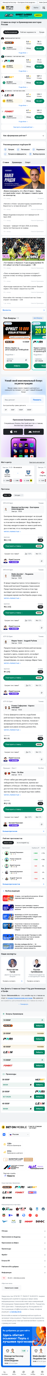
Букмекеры (17, 162)
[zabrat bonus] (39, 1025)
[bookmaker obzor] (29, 48)
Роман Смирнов (15, 859)
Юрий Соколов (15, 865)
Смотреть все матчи (36, 462)
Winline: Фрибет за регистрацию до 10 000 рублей (16, 349)
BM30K (5, 1085)
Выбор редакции (11, 32)
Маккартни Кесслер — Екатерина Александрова (19, 2)
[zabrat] (39, 1085)
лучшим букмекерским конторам (19, 998)
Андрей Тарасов (16, 878)
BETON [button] (9, 361)
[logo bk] (7, 1025)
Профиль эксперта (9, 981)
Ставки (6, 162)
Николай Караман (16, 871)
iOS (15, 432)
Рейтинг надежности (28, 32)
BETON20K (7, 1097)
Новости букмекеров (37, 209)
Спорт (27, 162)
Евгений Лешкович (16, 852)
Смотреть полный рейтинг (23, 127)
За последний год (23, 843)
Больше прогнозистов (11, 884)
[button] (41, 561)
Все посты (7, 310)
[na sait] (39, 48)
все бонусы (38, 318)
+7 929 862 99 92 (15, 1312)
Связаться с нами (11, 1288)
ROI (42, 848)
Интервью (41, 198)
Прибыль (35, 848)
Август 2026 (8, 843)
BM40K (5, 1109)
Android (36, 432)
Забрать (17, 366)
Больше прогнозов (10, 831)
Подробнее (9, 355)
